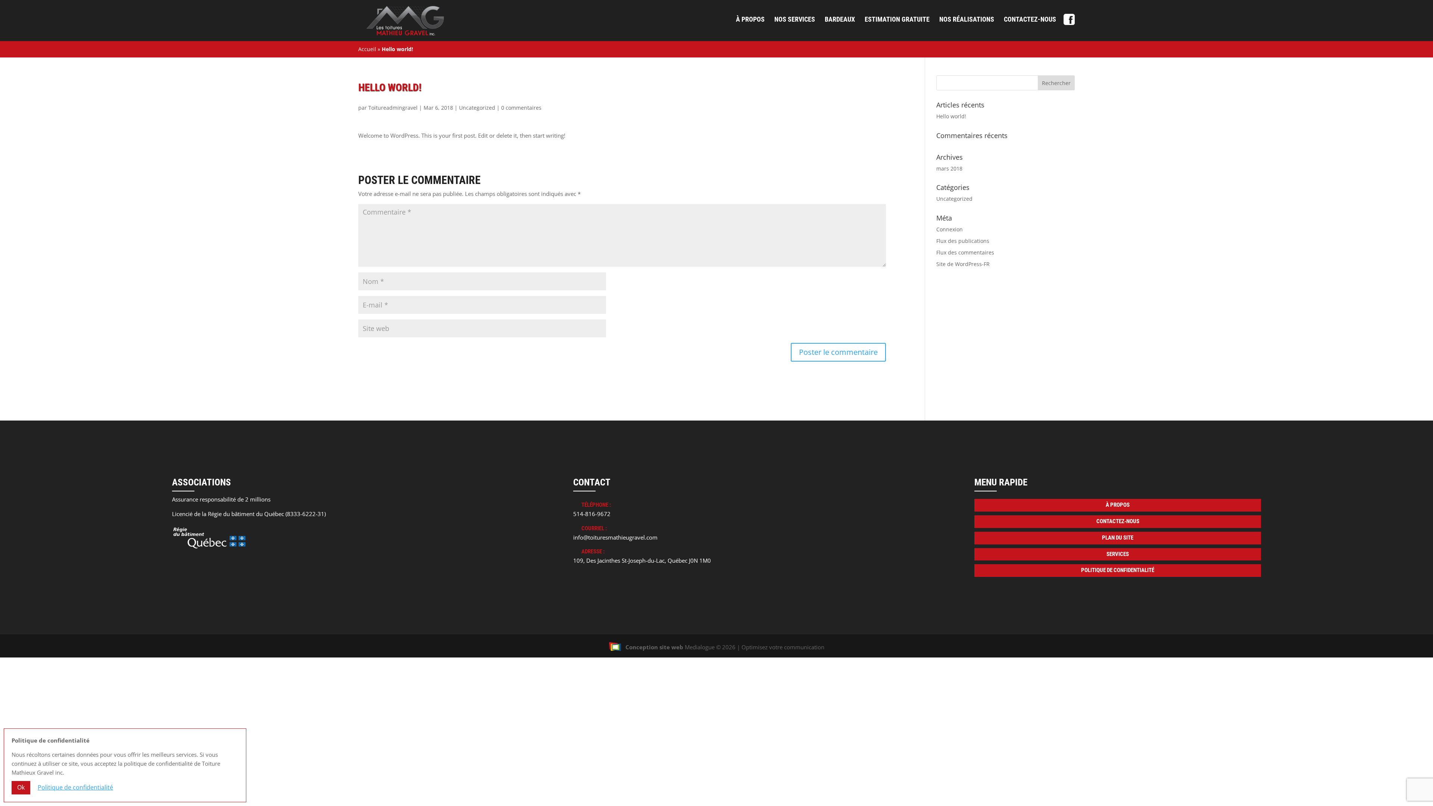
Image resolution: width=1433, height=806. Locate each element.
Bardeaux (840, 20)
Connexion (949, 229)
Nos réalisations (966, 20)
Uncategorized (477, 107)
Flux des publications (962, 240)
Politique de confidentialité (1117, 570)
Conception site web (654, 647)
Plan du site (1117, 537)
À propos (750, 20)
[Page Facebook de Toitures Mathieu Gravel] (1069, 22)
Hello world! (951, 116)
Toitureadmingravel (393, 107)
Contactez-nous (1030, 20)
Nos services (794, 20)
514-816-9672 (592, 514)
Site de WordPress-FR (963, 264)
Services (1117, 554)
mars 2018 (949, 168)
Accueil (367, 49)
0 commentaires (521, 107)
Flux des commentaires (965, 252)
